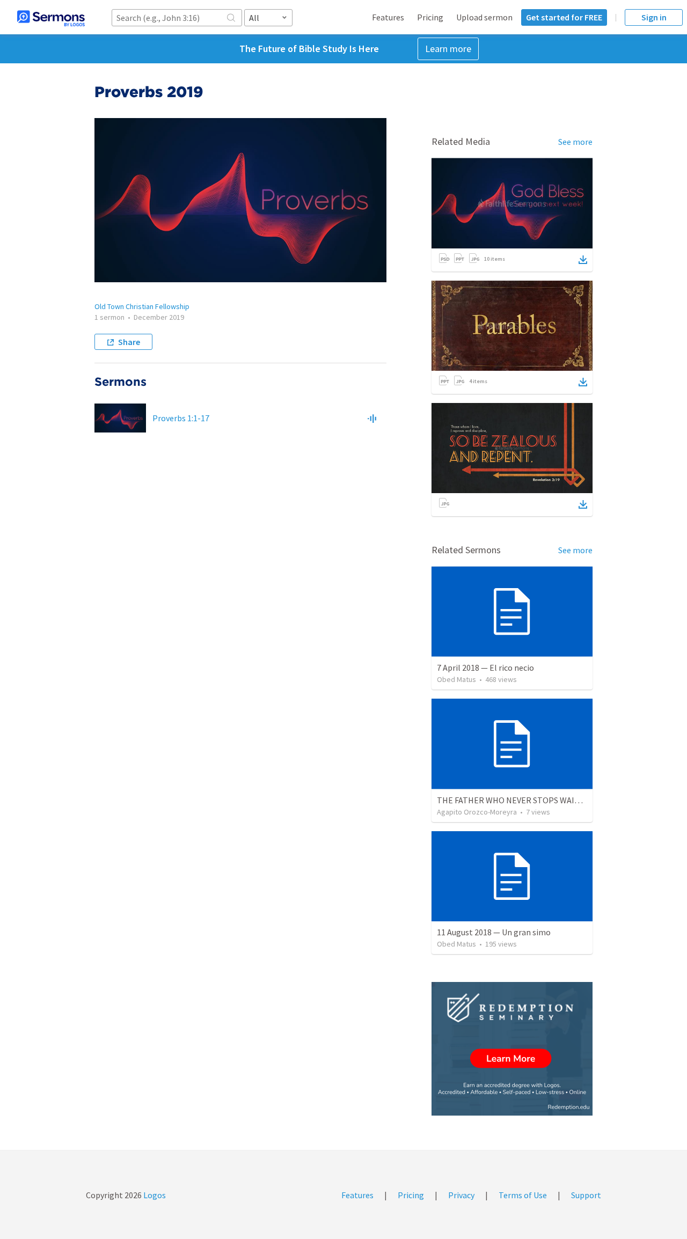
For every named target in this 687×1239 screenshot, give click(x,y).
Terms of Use (523, 1195)
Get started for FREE (564, 17)
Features (388, 17)
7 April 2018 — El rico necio (485, 667)
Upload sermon (484, 17)
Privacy (461, 1195)
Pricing (430, 17)
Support (586, 1195)
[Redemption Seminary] (512, 1049)
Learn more (448, 48)
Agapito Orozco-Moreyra (477, 812)
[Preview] (372, 418)
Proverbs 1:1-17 (180, 418)
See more (575, 141)
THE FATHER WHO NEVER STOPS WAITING (515, 800)
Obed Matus (456, 679)
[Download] (583, 260)
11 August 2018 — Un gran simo (494, 932)
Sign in (654, 17)
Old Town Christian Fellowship (141, 306)
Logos (154, 1195)
